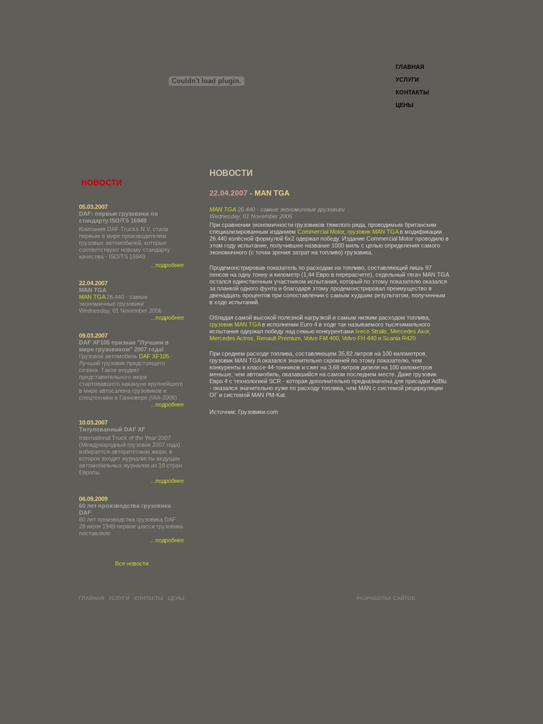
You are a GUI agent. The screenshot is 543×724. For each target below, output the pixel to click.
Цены (405, 105)
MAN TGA (92, 297)
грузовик (221, 324)
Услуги (407, 79)
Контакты (412, 92)
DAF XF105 (154, 356)
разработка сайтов (385, 598)
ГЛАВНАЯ (410, 67)
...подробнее (167, 265)
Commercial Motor (320, 231)
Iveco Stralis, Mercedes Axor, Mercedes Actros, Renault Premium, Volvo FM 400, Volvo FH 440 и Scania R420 (320, 334)
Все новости (131, 563)
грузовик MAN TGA (372, 231)
